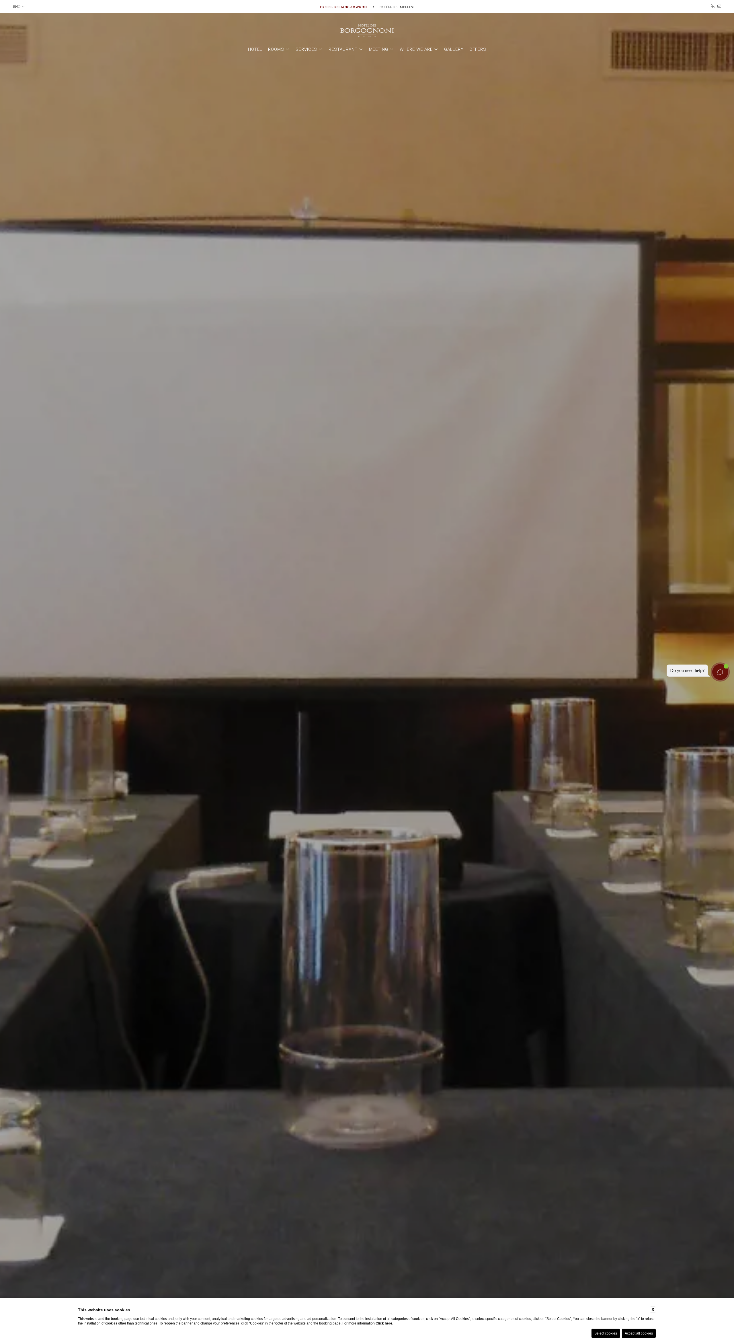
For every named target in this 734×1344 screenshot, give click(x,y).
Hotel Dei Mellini (397, 7)
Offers (477, 49)
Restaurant (343, 49)
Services (306, 49)
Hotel (255, 49)
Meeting (378, 49)
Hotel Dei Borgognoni (344, 7)
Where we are (416, 49)
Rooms (276, 49)
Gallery (454, 49)
